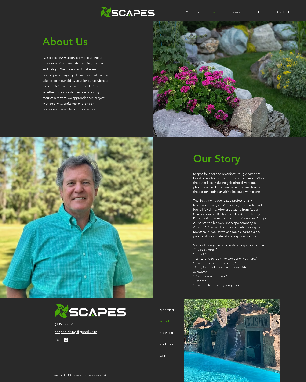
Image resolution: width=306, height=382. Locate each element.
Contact (166, 355)
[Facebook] (66, 340)
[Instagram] (58, 340)
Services (166, 333)
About (164, 321)
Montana (167, 310)
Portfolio (166, 344)
